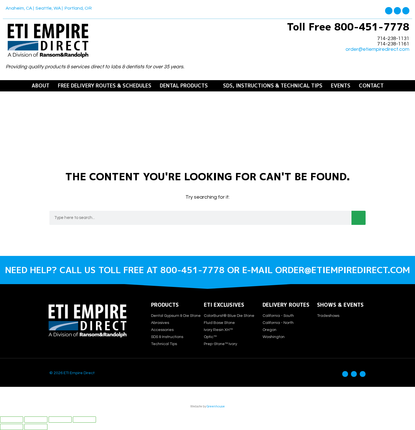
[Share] (60, 419)
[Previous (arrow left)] (11, 427)
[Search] (358, 218)
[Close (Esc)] (84, 419)
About (40, 86)
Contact (371, 86)
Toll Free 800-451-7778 (348, 26)
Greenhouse (216, 406)
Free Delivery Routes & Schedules (104, 86)
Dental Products (184, 86)
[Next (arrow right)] (35, 427)
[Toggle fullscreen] (35, 419)
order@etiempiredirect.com (377, 49)
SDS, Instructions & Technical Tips (272, 86)
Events (340, 86)
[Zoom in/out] (11, 419)
